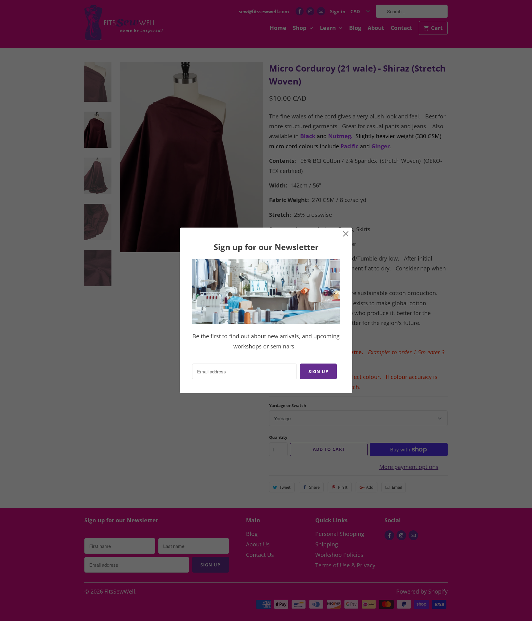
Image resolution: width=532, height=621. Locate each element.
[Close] (346, 233)
